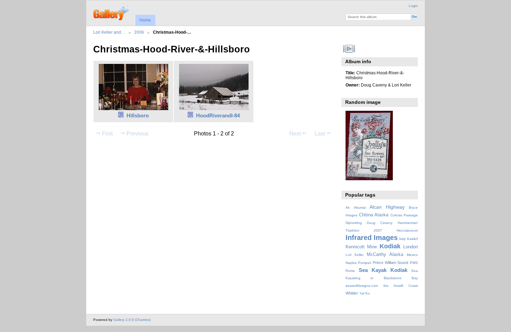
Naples (351, 263)
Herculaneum (407, 230)
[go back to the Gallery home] (111, 12)
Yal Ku (364, 293)
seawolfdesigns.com (362, 286)
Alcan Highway (387, 207)
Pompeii (364, 263)
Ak (348, 207)
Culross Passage (404, 215)
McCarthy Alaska (385, 254)
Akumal (360, 207)
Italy (402, 239)
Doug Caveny (379, 223)
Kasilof (412, 239)
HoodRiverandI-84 (218, 115)
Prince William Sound (390, 262)
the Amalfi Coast (400, 286)
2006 (139, 32)
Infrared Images (372, 237)
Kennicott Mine (361, 246)
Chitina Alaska (373, 215)
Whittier (352, 293)
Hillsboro (138, 115)
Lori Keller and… (109, 32)
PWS (414, 263)
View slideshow (349, 48)
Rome (350, 271)
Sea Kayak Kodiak (383, 270)
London (410, 246)
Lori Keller (355, 255)
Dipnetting (354, 223)
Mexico (412, 255)
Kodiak (390, 246)
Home (145, 20)
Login (413, 6)
